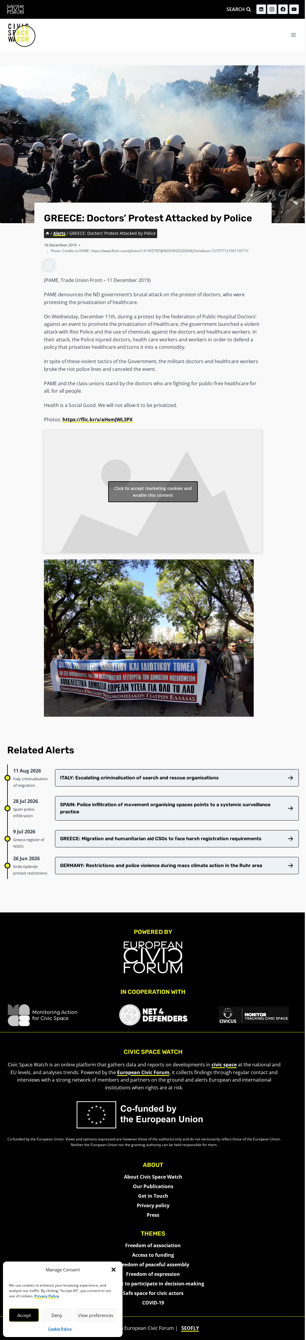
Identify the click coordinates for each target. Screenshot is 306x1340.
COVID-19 (153, 1302)
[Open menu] (293, 34)
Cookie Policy (60, 1328)
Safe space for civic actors (153, 1293)
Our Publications (153, 1186)
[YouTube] (294, 9)
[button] (114, 1270)
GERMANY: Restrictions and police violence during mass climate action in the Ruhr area (161, 865)
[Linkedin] (261, 9)
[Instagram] (272, 9)
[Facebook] (283, 9)
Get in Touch (153, 1196)
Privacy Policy (46, 1296)
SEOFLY (190, 1328)
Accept (24, 1315)
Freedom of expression (153, 1274)
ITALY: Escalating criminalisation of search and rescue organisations (139, 778)
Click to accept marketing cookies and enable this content (153, 491)
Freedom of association (153, 1245)
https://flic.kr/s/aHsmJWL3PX (97, 419)
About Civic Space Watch (153, 1177)
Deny (56, 1315)
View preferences (95, 1315)
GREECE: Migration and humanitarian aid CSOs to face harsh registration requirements (160, 838)
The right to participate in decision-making (153, 1283)
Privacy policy (153, 1205)
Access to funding (153, 1255)
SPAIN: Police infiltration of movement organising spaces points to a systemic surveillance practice (165, 808)
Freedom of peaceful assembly (153, 1264)
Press (153, 1215)
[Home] (47, 233)
